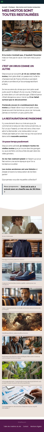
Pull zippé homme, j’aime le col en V (13, 259)
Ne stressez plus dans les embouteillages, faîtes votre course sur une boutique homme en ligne (21, 357)
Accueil (4, 7)
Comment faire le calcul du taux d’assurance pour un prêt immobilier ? (19, 407)
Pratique (12, 7)
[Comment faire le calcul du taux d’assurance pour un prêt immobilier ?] (22, 395)
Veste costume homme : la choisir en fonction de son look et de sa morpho (21, 308)
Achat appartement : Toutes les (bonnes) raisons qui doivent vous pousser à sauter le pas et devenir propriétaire (21, 382)
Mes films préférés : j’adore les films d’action (15, 333)
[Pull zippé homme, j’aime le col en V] (22, 248)
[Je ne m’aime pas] (22, 225)
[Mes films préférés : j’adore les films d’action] (22, 322)
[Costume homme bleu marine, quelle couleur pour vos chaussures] (22, 272)
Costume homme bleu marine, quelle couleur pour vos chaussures (19, 283)
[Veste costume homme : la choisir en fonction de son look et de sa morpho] (22, 297)
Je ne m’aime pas (7, 236)
